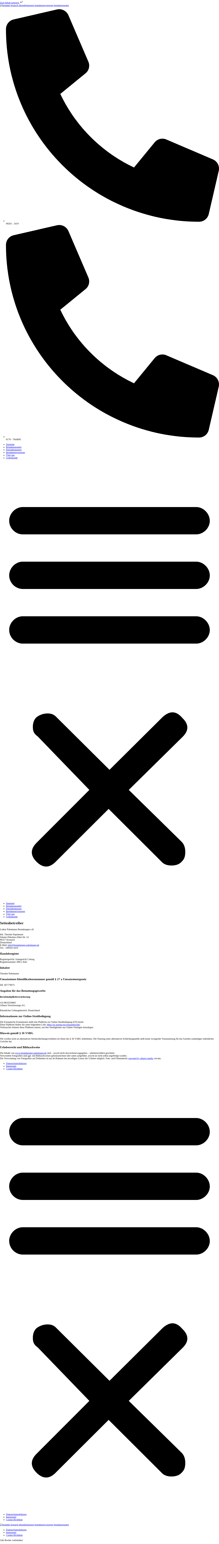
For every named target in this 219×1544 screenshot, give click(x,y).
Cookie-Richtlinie (14, 1069)
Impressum (11, 1066)
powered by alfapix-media (140, 1058)
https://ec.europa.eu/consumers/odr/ (63, 1024)
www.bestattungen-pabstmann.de (30, 1053)
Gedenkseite (12, 458)
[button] (109, 681)
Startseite (10, 444)
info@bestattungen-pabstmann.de (23, 945)
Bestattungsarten (13, 447)
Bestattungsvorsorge (15, 452)
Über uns (10, 455)
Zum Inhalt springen (10, 2)
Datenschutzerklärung (16, 1063)
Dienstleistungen (14, 450)
